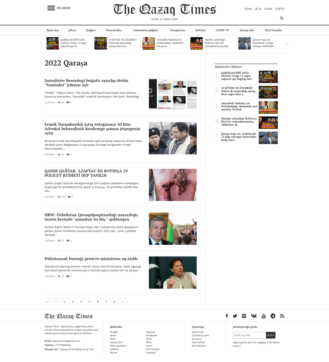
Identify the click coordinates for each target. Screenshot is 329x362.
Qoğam (91, 30)
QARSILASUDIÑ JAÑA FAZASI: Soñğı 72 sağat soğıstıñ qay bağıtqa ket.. (237, 75)
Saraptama (177, 30)
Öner (149, 338)
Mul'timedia (273, 30)
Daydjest (151, 352)
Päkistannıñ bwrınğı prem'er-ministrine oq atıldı (91, 258)
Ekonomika (114, 30)
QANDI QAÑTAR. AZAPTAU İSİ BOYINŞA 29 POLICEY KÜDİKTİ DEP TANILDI (86, 173)
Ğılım (149, 342)
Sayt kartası (198, 342)
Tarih (112, 338)
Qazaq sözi (247, 30)
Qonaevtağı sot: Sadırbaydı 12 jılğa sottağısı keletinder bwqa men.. (238, 136)
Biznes (113, 352)
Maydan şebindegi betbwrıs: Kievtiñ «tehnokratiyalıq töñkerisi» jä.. (239, 121)
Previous (42, 44)
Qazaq (268, 8)
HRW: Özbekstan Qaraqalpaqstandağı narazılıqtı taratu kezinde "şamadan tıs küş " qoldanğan (91, 217)
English (279, 8)
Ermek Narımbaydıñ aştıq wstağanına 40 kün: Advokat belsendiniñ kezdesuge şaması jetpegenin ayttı (93, 129)
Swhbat (200, 30)
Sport (149, 345)
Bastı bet (53, 30)
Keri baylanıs (199, 345)
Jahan (73, 30)
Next (287, 44)
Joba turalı (197, 332)
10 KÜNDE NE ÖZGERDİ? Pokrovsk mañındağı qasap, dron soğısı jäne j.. (238, 91)
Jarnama (196, 338)
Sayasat (150, 332)
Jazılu (270, 335)
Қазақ (248, 8)
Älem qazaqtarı (118, 345)
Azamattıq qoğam (146, 30)
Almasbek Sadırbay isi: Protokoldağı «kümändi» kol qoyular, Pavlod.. (239, 106)
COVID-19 (222, 30)
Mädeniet (151, 335)
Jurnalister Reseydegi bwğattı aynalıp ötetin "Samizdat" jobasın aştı (86, 82)
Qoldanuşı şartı (200, 335)
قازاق (258, 8)
